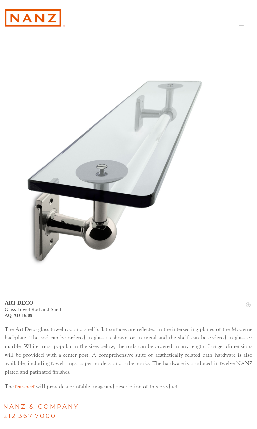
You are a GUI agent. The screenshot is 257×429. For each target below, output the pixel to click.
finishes (60, 372)
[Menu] (241, 24)
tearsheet (25, 386)
